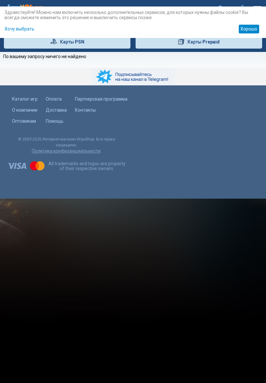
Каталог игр (25, 99)
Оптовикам (24, 121)
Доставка (56, 110)
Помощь (55, 121)
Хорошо (248, 28)
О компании (24, 110)
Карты (72, 41)
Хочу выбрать (19, 28)
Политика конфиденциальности (66, 151)
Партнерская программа (101, 99)
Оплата (54, 99)
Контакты (85, 110)
